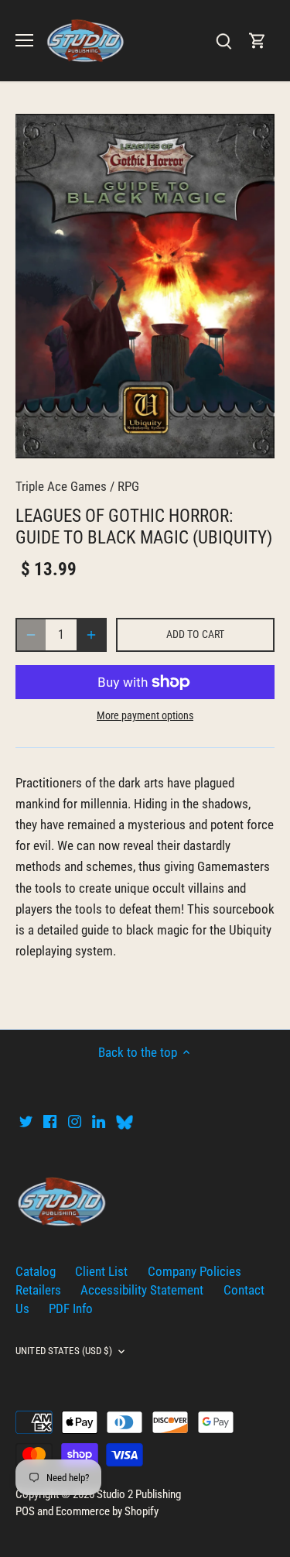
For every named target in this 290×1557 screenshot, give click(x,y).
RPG (128, 486)
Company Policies (194, 1271)
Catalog (35, 1271)
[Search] (223, 40)
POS (25, 1511)
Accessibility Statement (141, 1290)
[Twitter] (25, 1121)
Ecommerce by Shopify (107, 1511)
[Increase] (91, 635)
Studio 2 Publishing (139, 1494)
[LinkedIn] (98, 1121)
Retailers (38, 1290)
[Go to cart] (257, 40)
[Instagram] (74, 1121)
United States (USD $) (63, 1350)
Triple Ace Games (61, 486)
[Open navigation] (24, 40)
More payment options (145, 716)
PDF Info (71, 1308)
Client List (101, 1271)
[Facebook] (49, 1121)
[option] (145, 286)
